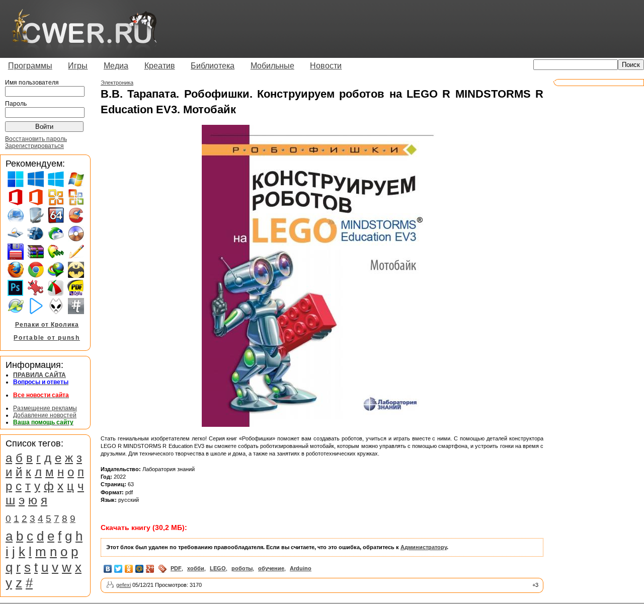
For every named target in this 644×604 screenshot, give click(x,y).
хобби (195, 568)
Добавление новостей (44, 415)
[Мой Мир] (139, 568)
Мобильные (272, 65)
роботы (242, 568)
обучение (271, 568)
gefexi (123, 585)
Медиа (116, 65)
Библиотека (212, 65)
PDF (176, 568)
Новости (326, 65)
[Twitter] (118, 568)
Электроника (117, 83)
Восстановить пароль (36, 138)
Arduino (300, 568)
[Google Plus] (150, 568)
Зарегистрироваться (34, 145)
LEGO (218, 568)
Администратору (423, 547)
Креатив (159, 65)
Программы (30, 65)
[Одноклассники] (129, 568)
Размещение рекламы (45, 408)
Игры (78, 65)
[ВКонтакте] (108, 568)
